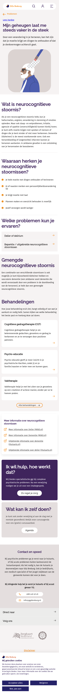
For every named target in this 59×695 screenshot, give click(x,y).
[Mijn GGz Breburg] (42, 6)
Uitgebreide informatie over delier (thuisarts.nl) (30, 450)
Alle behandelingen (27, 405)
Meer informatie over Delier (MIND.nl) (26, 429)
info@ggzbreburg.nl (32, 600)
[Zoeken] (33, 6)
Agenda (29, 530)
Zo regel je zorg (29, 493)
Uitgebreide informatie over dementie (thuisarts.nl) (26, 443)
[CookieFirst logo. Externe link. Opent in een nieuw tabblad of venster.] (9, 657)
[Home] (14, 6)
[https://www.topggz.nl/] (42, 635)
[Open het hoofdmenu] (51, 6)
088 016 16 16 (32, 594)
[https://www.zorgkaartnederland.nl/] (23, 636)
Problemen (11, 14)
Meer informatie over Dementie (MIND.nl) (27, 435)
